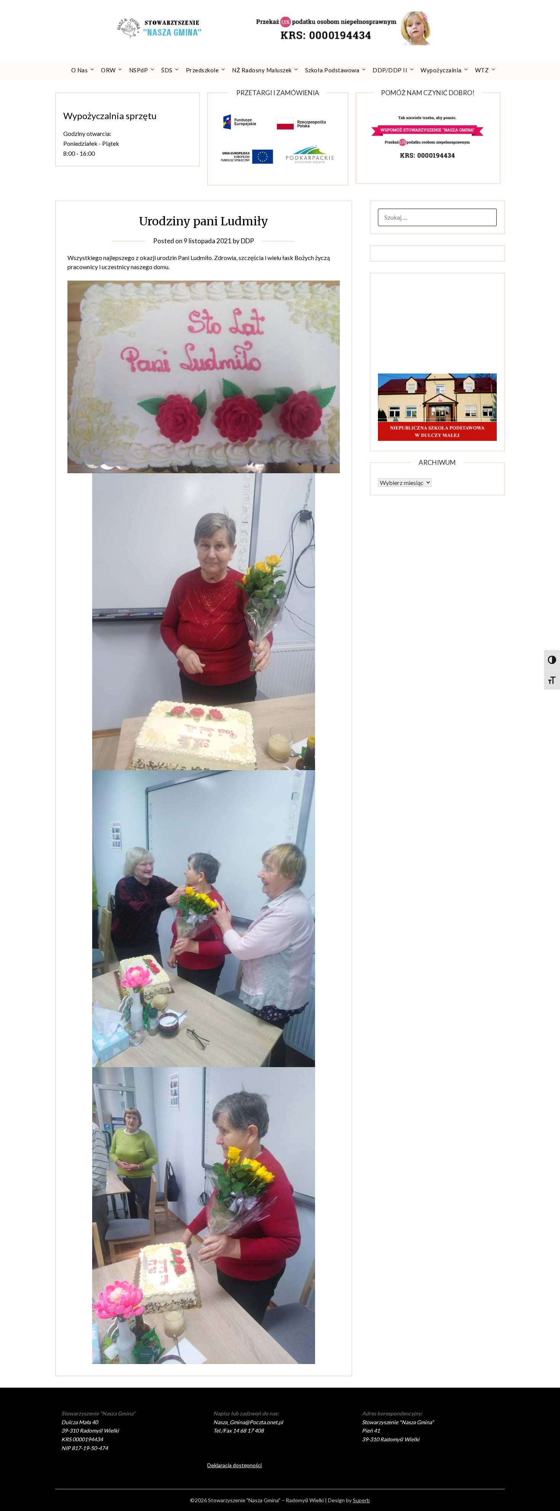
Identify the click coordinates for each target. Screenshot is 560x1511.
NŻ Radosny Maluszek (262, 70)
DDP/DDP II (390, 70)
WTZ (482, 70)
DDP (247, 241)
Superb (361, 1500)
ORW (108, 70)
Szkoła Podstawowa (332, 70)
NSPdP (138, 70)
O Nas (79, 70)
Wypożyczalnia (441, 70)
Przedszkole (202, 70)
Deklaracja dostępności (234, 1465)
